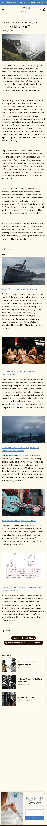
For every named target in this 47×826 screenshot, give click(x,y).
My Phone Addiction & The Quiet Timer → (23, 643)
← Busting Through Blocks (23, 638)
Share (7, 630)
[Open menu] (2, 9)
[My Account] (39, 9)
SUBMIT (34, 817)
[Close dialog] (44, 793)
